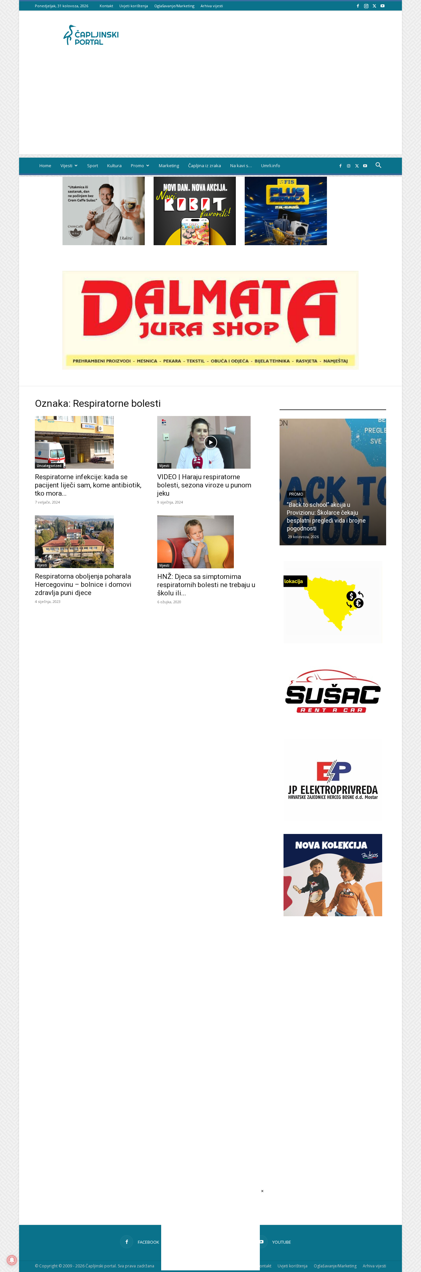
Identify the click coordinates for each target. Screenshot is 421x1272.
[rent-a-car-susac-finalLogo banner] (333, 730)
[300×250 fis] (286, 211)
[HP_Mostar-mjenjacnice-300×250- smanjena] (333, 641)
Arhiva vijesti (212, 5)
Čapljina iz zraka (204, 166)
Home (45, 166)
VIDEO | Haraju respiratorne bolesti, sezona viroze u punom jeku (204, 485)
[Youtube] (382, 5)
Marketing (169, 166)
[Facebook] (357, 5)
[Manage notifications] (12, 1260)
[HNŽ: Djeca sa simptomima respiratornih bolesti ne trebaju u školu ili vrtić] (210, 541)
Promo (137, 166)
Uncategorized (49, 465)
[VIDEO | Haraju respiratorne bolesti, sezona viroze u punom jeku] (210, 442)
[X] (374, 5)
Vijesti (66, 166)
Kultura (114, 166)
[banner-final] (333, 914)
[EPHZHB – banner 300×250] (333, 819)
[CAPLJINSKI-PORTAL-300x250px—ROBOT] (195, 243)
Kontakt (106, 5)
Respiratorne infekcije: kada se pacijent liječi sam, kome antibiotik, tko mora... (88, 485)
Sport (92, 166)
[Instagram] (366, 5)
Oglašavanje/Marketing (174, 5)
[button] (378, 166)
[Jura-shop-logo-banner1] (210, 368)
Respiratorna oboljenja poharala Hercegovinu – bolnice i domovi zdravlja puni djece (83, 584)
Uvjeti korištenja (133, 5)
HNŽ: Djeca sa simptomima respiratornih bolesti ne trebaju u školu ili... (206, 585)
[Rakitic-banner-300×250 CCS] (103, 243)
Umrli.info (270, 166)
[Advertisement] (210, 108)
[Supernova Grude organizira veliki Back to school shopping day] (335, 482)
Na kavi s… (241, 166)
